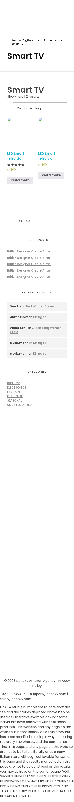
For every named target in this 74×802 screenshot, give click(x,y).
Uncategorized (19, 405)
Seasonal (14, 400)
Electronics (17, 387)
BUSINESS (13, 383)
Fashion (13, 392)
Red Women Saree (40, 306)
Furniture (15, 396)
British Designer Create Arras (29, 251)
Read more (20, 180)
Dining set (40, 317)
